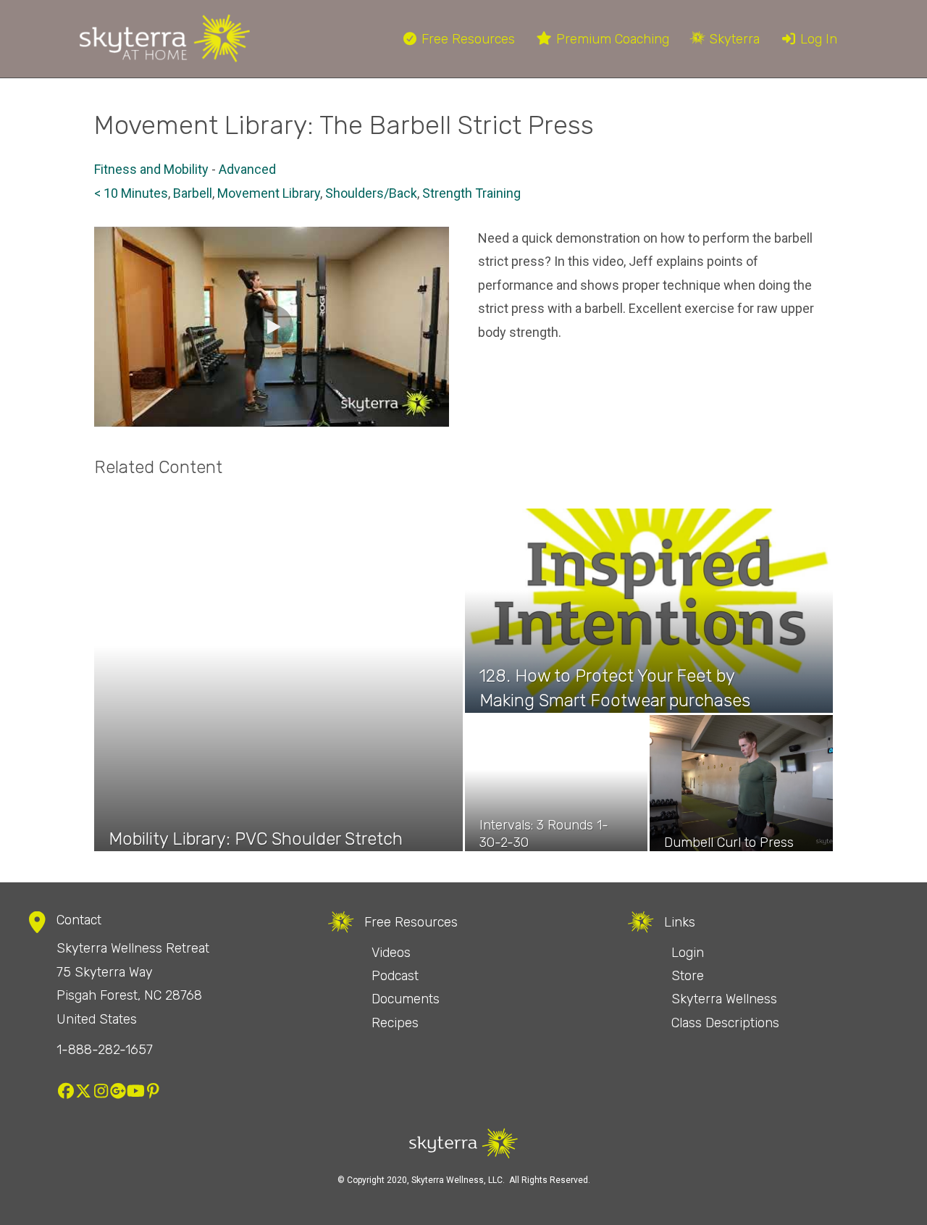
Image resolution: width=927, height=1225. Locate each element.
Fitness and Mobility (151, 169)
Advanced (247, 169)
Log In (817, 39)
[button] (271, 326)
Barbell (192, 193)
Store (687, 976)
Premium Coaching (611, 39)
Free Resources (466, 39)
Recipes (395, 1023)
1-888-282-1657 (104, 1050)
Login (687, 953)
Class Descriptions (725, 1023)
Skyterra (732, 39)
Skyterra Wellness (724, 999)
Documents (406, 999)
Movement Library (268, 193)
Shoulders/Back (371, 193)
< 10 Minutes (131, 193)
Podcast (395, 976)
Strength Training (471, 193)
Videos (391, 953)
